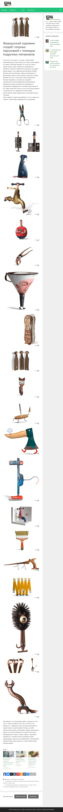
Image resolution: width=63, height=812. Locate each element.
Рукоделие (14, 779)
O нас (23, 10)
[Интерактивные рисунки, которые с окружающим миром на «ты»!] (21, 754)
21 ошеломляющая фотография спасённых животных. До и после (55, 54)
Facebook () (34, 796)
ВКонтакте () (20, 796)
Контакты (31, 10)
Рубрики (13, 10)
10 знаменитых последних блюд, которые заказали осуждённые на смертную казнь (32, 761)
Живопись (7, 779)
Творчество (21, 779)
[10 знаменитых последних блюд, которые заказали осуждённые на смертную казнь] (33, 754)
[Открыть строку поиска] (60, 10)
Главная (4, 10)
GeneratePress (50, 809)
